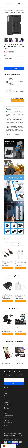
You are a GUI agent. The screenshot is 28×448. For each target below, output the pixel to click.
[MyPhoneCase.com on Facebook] (8, 429)
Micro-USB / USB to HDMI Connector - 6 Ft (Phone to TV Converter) (7, 262)
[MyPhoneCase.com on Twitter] (5, 429)
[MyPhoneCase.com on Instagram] (17, 429)
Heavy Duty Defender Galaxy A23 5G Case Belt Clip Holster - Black (11, 82)
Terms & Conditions (8, 422)
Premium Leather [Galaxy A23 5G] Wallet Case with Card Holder (19, 361)
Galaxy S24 (6, 400)
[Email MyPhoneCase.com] (20, 429)
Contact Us (6, 413)
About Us (6, 411)
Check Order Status (8, 415)
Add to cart (8, 268)
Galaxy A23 (8, 238)
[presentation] (1, 256)
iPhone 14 (6, 395)
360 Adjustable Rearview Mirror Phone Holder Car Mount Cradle (19, 328)
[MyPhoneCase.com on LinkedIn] (14, 429)
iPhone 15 (6, 393)
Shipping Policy (7, 417)
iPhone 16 (6, 390)
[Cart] (22, 3)
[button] (6, 40)
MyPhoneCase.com (12, 433)
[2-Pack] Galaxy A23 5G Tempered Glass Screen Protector (12, 92)
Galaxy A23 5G (7, 404)
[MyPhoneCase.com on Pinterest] (11, 429)
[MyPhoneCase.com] (9, 4)
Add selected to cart (18, 100)
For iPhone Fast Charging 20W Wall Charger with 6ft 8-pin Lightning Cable (20, 295)
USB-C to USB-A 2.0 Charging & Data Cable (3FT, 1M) (20, 262)
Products (10, 10)
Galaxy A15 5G (7, 402)
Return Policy (7, 420)
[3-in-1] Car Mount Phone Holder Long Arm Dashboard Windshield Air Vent (7, 328)
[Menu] (19, 3)
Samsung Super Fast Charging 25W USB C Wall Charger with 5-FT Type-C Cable (7, 296)
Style (5, 55)
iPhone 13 (6, 397)
